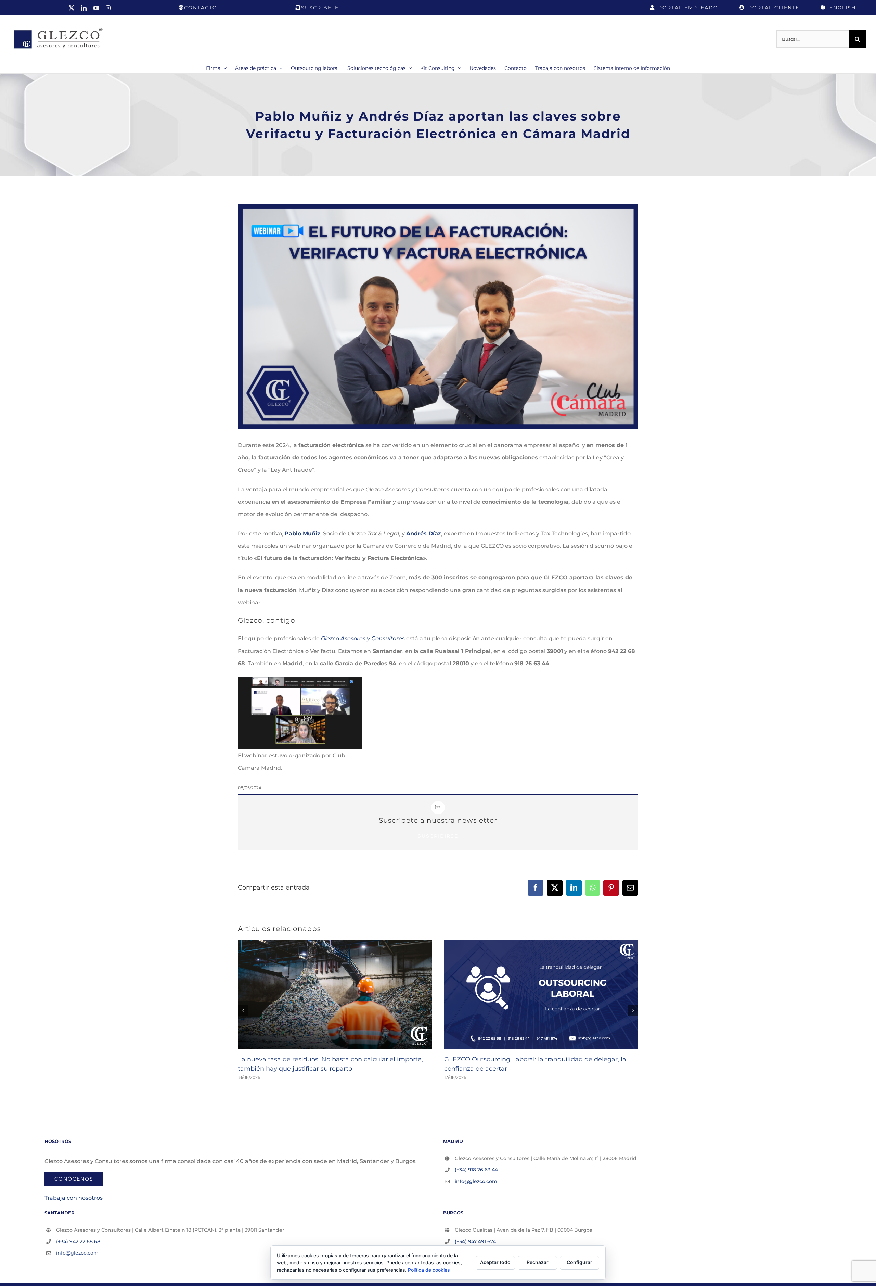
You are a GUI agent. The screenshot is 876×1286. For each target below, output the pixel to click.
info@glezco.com (476, 1181)
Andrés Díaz (423, 533)
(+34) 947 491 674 (475, 1241)
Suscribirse (438, 836)
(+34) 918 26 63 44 (476, 1170)
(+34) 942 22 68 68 (78, 1241)
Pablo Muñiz (302, 533)
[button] (243, 1010)
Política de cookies (429, 1270)
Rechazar (538, 1262)
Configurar (579, 1262)
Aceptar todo (495, 1262)
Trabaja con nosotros (73, 1198)
